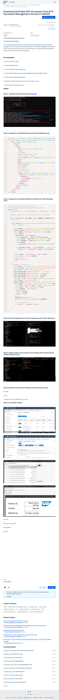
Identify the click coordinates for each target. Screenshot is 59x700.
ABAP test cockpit (33, 606)
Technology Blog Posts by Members (13, 622)
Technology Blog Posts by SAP (35, 5)
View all (5, 686)
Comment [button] (51, 587)
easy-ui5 (33, 94)
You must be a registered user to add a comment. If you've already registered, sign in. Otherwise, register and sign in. (27, 592)
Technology (25, 5)
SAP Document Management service (11, 41)
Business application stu (22, 611)
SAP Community (6, 5)
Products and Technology (16, 5)
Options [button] (43, 19)
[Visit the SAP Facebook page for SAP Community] (25, 694)
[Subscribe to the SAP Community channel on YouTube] (30, 694)
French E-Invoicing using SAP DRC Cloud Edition (15, 621)
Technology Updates (35, 35)
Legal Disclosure (27, 697)
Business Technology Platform (36, 611)
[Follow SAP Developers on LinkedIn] (33, 694)
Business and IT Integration (9, 611)
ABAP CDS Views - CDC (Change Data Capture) (18, 606)
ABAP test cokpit (42, 606)
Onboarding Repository (19, 77)
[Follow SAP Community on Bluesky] (28, 694)
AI (16, 609)
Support (41, 697)
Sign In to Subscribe (49, 17)
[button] (49, 29)
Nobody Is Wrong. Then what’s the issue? (13, 630)
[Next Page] (31, 613)
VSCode (16, 85)
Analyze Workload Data (24, 609)
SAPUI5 (5, 35)
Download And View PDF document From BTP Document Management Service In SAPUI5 (28, 12)
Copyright (20, 697)
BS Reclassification (35, 609)
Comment (8, 596)
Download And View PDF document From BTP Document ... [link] (16, 6)
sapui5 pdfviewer (7, 581)
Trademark (35, 697)
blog (38, 81)
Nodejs (16, 65)
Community (12, 2)
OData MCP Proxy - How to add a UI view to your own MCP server (20, 634)
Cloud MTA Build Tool (20, 69)
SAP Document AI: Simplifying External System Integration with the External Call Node (24, 625)
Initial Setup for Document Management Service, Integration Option (30, 73)
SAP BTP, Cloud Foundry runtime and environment (14, 38)
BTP (42, 609)
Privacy (7, 697)
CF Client (16, 61)
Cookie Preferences (48, 697)
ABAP (5, 606)
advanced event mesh (8, 609)
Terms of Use (13, 697)
